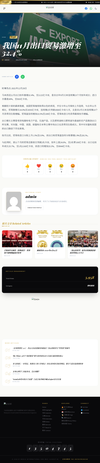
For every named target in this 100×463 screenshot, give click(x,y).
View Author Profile (35, 208)
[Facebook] (86, 8)
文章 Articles (46, 416)
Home (4, 37)
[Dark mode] (96, 8)
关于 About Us (46, 428)
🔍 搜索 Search (66, 418)
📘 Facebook (85, 410)
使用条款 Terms (67, 424)
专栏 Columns (46, 413)
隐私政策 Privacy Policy (69, 421)
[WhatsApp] (91, 8)
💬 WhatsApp (85, 413)
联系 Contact (46, 431)
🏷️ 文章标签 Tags (67, 415)
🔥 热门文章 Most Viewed (67, 408)
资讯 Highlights (47, 410)
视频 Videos (46, 422)
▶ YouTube (84, 407)
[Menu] (4, 8)
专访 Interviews (47, 419)
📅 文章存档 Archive (68, 412)
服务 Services (46, 425)
